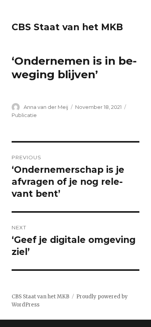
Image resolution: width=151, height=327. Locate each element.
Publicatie (24, 115)
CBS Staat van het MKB (67, 27)
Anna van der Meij (46, 107)
